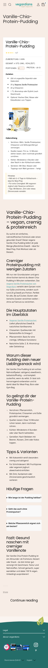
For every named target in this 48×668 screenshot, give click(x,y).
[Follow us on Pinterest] (36, 650)
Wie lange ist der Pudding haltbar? (24, 497)
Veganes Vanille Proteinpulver (26, 84)
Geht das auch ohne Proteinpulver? (16, 510)
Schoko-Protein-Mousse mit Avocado (20, 609)
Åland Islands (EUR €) (12, 660)
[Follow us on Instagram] (36, 645)
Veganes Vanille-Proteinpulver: (23, 320)
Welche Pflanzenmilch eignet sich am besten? (23, 525)
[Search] (10, 5)
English (29, 660)
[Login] (38, 5)
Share (5, 592)
